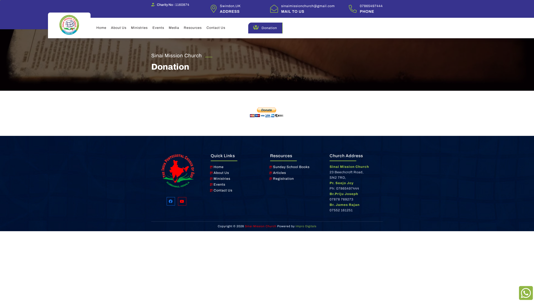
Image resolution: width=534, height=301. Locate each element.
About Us (118, 27)
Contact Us (216, 27)
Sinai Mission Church (260, 226)
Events (158, 27)
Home (101, 27)
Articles (279, 173)
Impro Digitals (306, 226)
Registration (283, 178)
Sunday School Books (291, 167)
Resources (193, 27)
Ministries (139, 27)
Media (174, 27)
